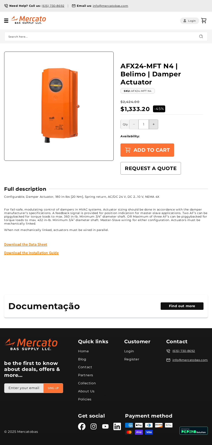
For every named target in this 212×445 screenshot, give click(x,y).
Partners (85, 375)
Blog (82, 359)
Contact (85, 367)
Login (129, 351)
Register (131, 359)
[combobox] (106, 36)
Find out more (182, 306)
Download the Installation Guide (31, 252)
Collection (87, 383)
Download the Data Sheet (25, 244)
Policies (85, 399)
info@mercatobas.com (110, 6)
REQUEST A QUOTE (151, 168)
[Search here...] (201, 36)
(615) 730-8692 (53, 6)
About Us (86, 391)
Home (83, 351)
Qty (125, 124)
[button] (6, 20)
